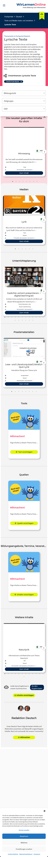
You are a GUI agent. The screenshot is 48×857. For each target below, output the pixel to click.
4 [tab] (23, 181)
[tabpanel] (24, 152)
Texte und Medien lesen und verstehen (18, 20)
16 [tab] (26, 320)
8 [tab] (37, 181)
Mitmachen (25, 737)
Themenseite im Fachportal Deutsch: (17, 36)
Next (45, 152)
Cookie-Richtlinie (13, 854)
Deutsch (19, 16)
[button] (44, 811)
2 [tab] (16, 181)
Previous (2, 152)
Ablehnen (24, 843)
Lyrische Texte (10, 24)
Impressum (37, 854)
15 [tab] (22, 320)
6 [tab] (30, 181)
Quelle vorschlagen (25, 523)
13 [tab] (15, 320)
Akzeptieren (24, 836)
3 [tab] (19, 181)
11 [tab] (40, 317)
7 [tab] (33, 181)
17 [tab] (29, 320)
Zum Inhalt (24, 173)
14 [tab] (19, 320)
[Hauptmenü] (4, 5)
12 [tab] (43, 317)
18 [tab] (33, 320)
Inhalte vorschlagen (25, 595)
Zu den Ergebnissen (37, 687)
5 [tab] (26, 181)
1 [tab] (12, 181)
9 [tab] (33, 317)
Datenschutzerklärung (25, 854)
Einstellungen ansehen (24, 849)
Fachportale (8, 16)
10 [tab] (36, 317)
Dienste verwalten (24, 830)
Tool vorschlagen (25, 452)
